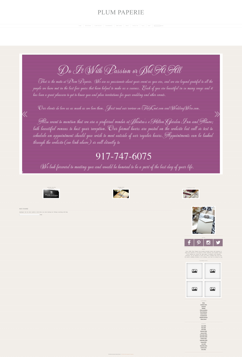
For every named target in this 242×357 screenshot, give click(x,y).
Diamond (204, 306)
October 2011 (204, 347)
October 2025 (204, 338)
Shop (149, 25)
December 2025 (203, 334)
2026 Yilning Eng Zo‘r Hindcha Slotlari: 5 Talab (194, 283)
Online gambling (203, 310)
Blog (143, 25)
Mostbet (203, 308)
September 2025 (203, 340)
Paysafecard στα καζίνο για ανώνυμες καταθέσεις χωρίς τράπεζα (212, 284)
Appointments (108, 25)
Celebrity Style (203, 304)
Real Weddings (203, 312)
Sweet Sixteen (203, 313)
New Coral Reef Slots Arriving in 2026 (194, 265)
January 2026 (204, 333)
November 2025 (203, 336)
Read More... (190, 269)
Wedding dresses (203, 317)
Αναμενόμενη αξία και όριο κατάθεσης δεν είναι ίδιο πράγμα (212, 266)
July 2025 (203, 344)
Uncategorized (203, 315)
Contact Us (135, 25)
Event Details (98, 25)
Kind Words (119, 25)
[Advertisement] (121, 37)
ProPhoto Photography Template (127, 354)
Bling (203, 302)
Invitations (88, 25)
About (127, 25)
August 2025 (203, 342)
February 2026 (203, 331)
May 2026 (203, 327)
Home (80, 25)
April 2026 (203, 329)
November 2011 (203, 345)
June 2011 (203, 349)
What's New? (204, 319)
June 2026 (203, 325)
